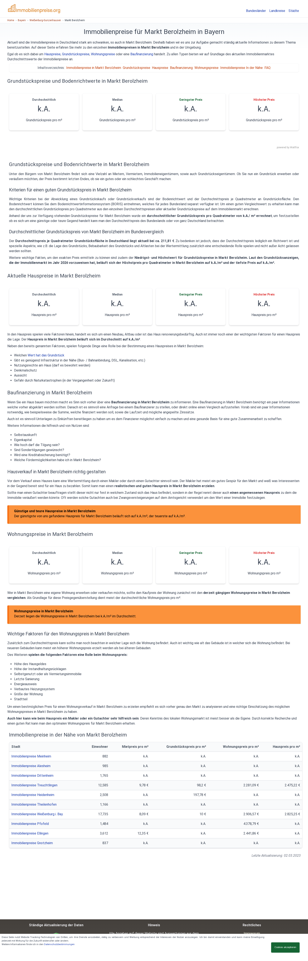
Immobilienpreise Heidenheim (32, 795)
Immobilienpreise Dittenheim (32, 776)
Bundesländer (256, 11)
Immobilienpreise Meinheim (31, 756)
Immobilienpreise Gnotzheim (32, 843)
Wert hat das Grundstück (46, 355)
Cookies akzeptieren (285, 947)
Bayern (22, 20)
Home (10, 20)
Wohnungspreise (103, 54)
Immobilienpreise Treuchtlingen (34, 785)
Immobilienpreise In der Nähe (241, 68)
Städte (294, 11)
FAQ (267, 68)
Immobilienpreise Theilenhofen (34, 804)
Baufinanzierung (141, 54)
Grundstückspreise (75, 54)
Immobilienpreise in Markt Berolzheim (93, 68)
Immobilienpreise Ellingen (29, 833)
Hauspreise (52, 54)
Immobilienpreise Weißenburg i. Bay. (37, 814)
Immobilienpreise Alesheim (30, 766)
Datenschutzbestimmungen (59, 944)
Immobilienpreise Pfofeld (30, 824)
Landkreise (277, 11)
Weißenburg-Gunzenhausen (45, 20)
